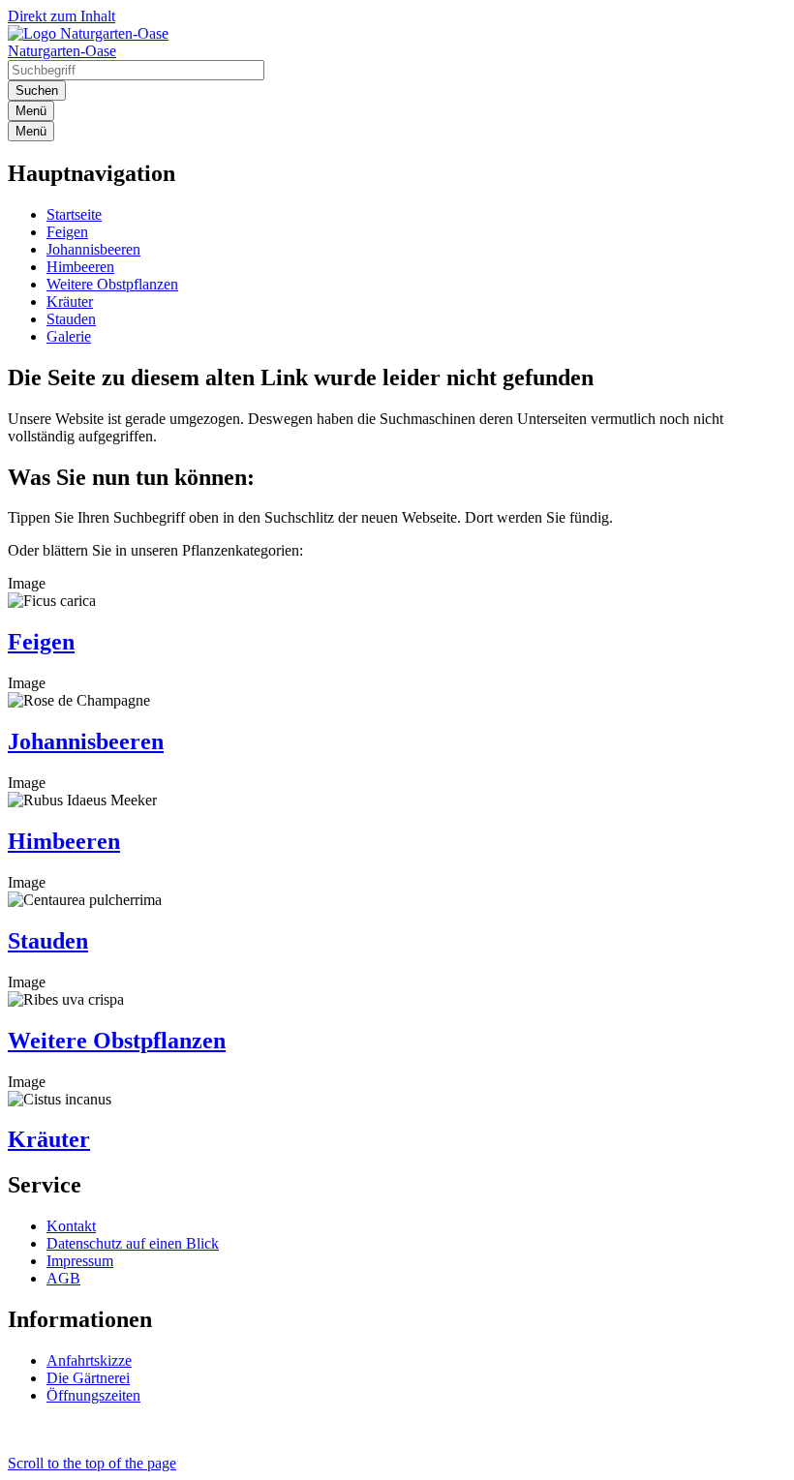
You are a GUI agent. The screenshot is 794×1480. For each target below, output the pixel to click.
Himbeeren (80, 266)
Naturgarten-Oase (62, 51)
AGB (63, 1278)
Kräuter (69, 301)
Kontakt (71, 1226)
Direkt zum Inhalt (61, 16)
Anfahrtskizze (89, 1360)
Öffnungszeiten (93, 1395)
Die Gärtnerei (88, 1378)
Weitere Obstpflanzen (112, 284)
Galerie (68, 336)
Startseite (74, 214)
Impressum (79, 1261)
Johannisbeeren (93, 249)
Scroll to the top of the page (92, 1463)
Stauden (71, 319)
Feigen (67, 232)
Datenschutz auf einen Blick (132, 1243)
